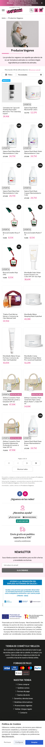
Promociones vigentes (23, 705)
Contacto (23, 712)
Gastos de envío (23, 695)
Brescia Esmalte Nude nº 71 (33, 234)
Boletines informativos (23, 702)
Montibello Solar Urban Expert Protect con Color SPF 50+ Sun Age (32, 274)
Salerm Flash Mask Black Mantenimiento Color (11, 152)
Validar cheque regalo (23, 709)
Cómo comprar (23, 684)
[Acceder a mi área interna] (36, 10)
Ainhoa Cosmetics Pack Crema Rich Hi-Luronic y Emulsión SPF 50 (11, 400)
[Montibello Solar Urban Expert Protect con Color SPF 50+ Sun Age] (33, 257)
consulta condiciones (22, 541)
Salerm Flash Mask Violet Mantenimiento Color (33, 152)
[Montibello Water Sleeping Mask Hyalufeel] (33, 299)
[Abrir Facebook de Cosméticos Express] (19, 493)
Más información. (8, 736)
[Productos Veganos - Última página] (36, 463)
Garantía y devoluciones (23, 698)
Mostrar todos (34, 70)
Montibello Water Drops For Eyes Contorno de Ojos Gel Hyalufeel (11, 358)
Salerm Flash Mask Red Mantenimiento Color (11, 192)
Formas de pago (23, 691)
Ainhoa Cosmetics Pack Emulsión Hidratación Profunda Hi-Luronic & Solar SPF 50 (11, 444)
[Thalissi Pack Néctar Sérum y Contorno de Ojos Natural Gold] (12, 299)
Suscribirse (22, 570)
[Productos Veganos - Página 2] (27, 463)
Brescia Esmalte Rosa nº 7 (11, 234)
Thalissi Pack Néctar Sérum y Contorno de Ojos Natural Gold (10, 316)
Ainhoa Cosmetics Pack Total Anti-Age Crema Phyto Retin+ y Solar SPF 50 (33, 400)
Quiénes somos (23, 688)
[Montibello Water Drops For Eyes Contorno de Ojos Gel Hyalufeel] (12, 340)
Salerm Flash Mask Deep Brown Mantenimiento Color (33, 443)
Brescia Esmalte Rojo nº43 (10, 273)
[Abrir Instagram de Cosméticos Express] (25, 493)
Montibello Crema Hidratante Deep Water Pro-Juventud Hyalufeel (32, 358)
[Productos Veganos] (9, 463)
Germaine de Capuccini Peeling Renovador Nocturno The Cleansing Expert (12, 110)
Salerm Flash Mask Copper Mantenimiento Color (32, 193)
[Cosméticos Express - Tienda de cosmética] (14, 10)
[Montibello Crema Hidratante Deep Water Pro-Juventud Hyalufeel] (33, 340)
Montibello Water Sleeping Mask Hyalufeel (33, 315)
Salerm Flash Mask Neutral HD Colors (30, 109)
